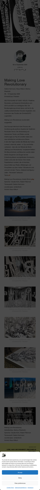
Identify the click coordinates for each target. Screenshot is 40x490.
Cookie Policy (10, 487)
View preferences (20, 483)
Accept (20, 472)
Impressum (30, 487)
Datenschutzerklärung (21, 487)
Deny (20, 478)
